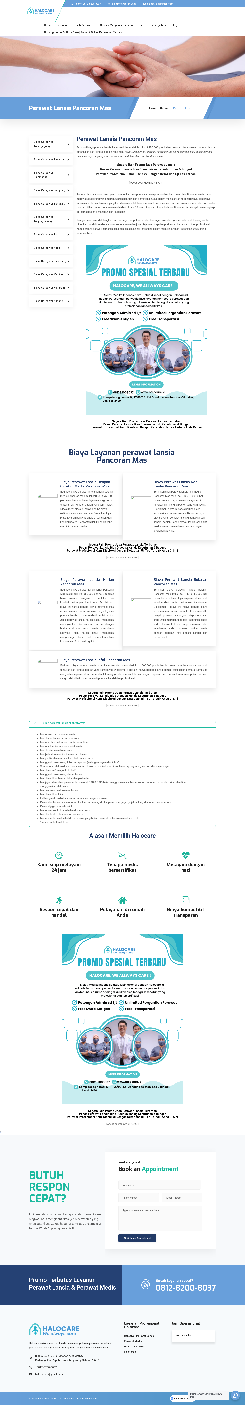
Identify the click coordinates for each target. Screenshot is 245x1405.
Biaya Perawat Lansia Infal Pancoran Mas (95, 660)
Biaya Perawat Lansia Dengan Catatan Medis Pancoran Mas (85, 484)
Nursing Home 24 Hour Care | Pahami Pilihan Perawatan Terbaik (83, 32)
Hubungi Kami (158, 25)
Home (48, 25)
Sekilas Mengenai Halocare (117, 25)
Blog (174, 25)
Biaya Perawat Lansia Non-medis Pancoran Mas (176, 484)
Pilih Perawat (84, 25)
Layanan (61, 25)
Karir (142, 25)
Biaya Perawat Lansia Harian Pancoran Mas (87, 581)
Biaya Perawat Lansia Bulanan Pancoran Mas (180, 581)
